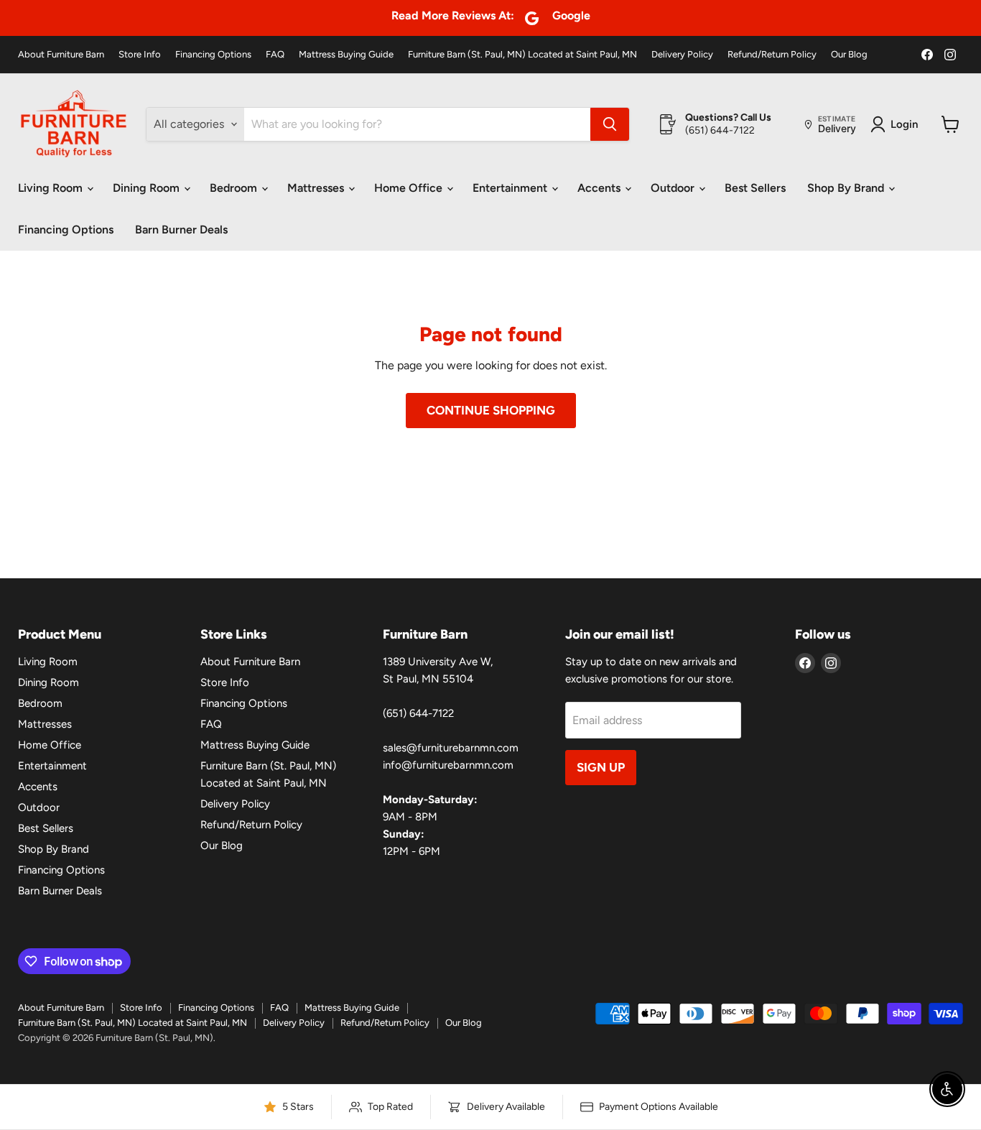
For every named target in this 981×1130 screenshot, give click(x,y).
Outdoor (674, 188)
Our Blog (849, 55)
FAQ (275, 55)
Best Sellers (755, 188)
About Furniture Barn (61, 55)
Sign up (601, 767)
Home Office (409, 188)
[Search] (609, 124)
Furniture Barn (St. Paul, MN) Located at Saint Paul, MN (522, 55)
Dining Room (147, 188)
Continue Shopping (491, 410)
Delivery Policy (682, 55)
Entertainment (511, 188)
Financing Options (213, 55)
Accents (600, 188)
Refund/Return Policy (772, 55)
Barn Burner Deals (181, 229)
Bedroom (235, 188)
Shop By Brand (847, 188)
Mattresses (317, 188)
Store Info (139, 55)
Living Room (51, 188)
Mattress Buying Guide (346, 55)
